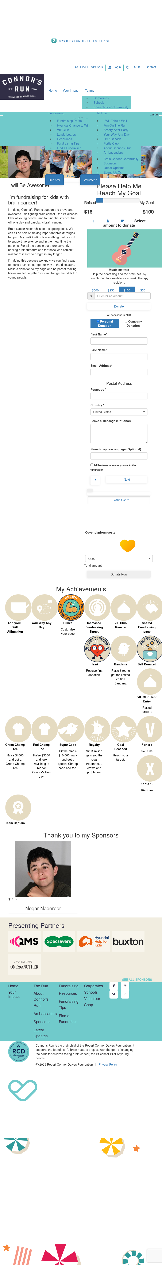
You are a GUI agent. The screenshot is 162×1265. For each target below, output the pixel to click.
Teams (89, 90)
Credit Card (121, 500)
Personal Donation (105, 323)
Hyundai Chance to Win (73, 125)
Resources (64, 139)
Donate (72, 176)
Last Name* (98, 350)
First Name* (98, 334)
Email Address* (101, 365)
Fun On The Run (115, 125)
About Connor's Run (117, 148)
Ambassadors (113, 152)
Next (127, 479)
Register (54, 180)
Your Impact (71, 90)
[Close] (160, 115)
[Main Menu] (1, 115)
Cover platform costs (100, 532)
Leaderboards (66, 134)
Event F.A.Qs (113, 172)
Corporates (101, 98)
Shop (88, 1004)
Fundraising (56, 113)
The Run (101, 113)
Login (117, 67)
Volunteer (90, 180)
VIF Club (63, 129)
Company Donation (134, 323)
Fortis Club (111, 143)
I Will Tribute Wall (115, 120)
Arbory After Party (116, 129)
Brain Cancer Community (110, 107)
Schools (99, 102)
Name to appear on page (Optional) (115, 449)
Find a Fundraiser (69, 148)
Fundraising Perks (69, 120)
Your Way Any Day (117, 134)
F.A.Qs (135, 67)
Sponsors (110, 163)
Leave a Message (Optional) (110, 421)
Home (53, 90)
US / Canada (112, 139)
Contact (151, 67)
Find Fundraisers (91, 67)
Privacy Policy (108, 1064)
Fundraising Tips (68, 143)
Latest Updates (114, 167)
